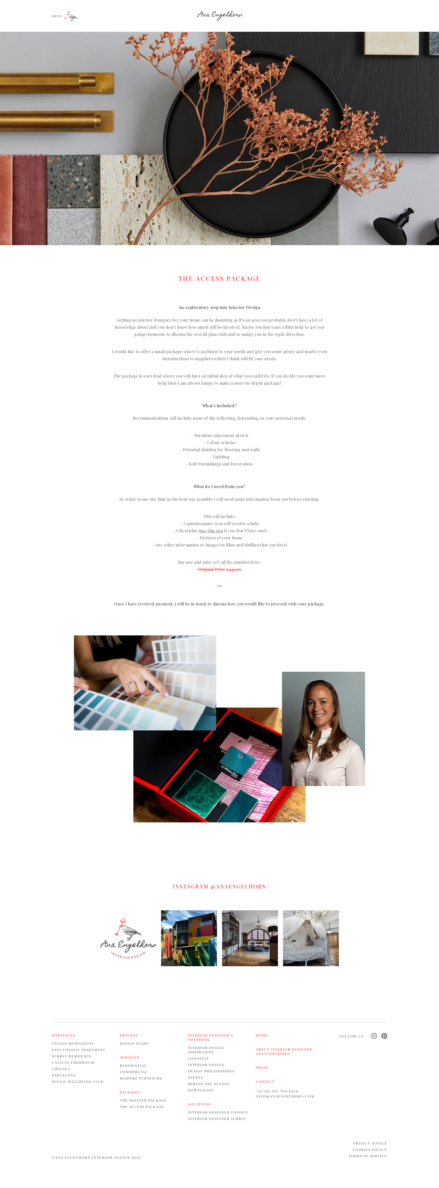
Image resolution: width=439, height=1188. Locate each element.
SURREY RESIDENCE (72, 1056)
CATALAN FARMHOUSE (73, 1062)
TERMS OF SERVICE (368, 1156)
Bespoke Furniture (141, 1078)
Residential (133, 1065)
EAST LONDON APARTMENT (78, 1050)
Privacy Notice (370, 1143)
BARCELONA (64, 1075)
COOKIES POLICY (370, 1149)
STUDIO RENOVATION (73, 1043)
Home (262, 1035)
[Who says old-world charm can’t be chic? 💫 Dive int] (250, 938)
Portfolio (63, 1035)
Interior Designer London (218, 1112)
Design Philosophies (211, 1071)
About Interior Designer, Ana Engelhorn (284, 1051)
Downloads (201, 1090)
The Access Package (142, 1106)
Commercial (134, 1072)
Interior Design (206, 1064)
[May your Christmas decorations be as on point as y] (128, 938)
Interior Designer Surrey (217, 1118)
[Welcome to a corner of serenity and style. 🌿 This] (311, 938)
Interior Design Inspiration (206, 1049)
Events (195, 1077)
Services (129, 1057)
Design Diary (134, 1043)
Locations (199, 1104)
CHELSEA (61, 1069)
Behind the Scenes (208, 1084)
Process (129, 1035)
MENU (57, 16)
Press (262, 1067)
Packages (130, 1092)
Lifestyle (199, 1058)
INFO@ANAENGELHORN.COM (285, 1096)
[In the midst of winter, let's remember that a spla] (189, 938)
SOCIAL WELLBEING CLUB (77, 1081)
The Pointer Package (143, 1100)
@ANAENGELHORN (238, 886)
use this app (211, 530)
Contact (265, 1081)
